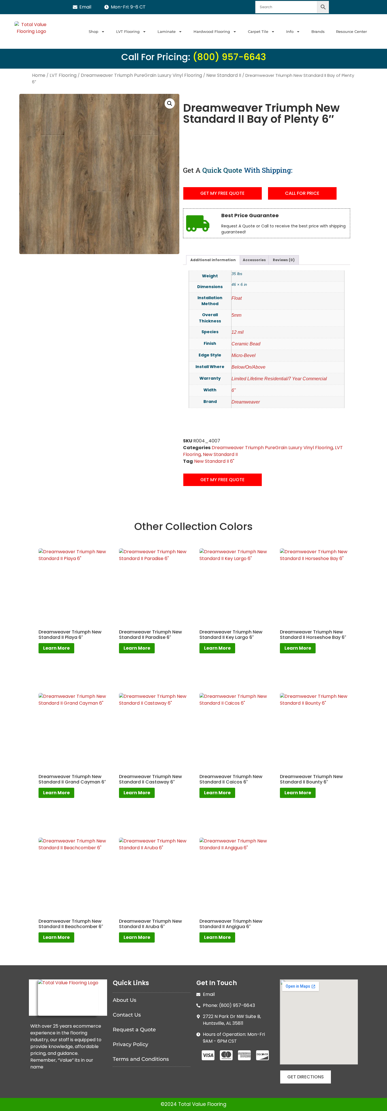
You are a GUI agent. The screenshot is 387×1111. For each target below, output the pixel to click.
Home (38, 75)
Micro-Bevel (243, 355)
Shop (93, 31)
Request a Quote (134, 1029)
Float (236, 298)
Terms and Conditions (141, 1059)
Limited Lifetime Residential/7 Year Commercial (279, 378)
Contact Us (127, 1015)
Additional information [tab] (213, 259)
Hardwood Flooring (212, 31)
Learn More (56, 648)
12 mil (237, 332)
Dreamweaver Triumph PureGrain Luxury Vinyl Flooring (141, 75)
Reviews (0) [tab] (284, 259)
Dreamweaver (245, 402)
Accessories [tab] (254, 259)
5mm (236, 315)
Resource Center (351, 31)
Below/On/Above (248, 367)
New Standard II (223, 75)
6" (233, 390)
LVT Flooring (128, 31)
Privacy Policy (130, 1044)
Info (290, 31)
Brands (318, 31)
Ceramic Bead (245, 343)
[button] (170, 103)
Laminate (167, 31)
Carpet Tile (258, 31)
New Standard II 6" (214, 461)
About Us (124, 1000)
